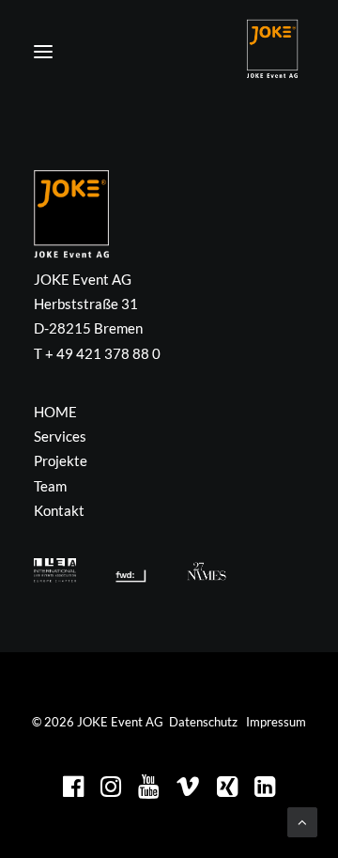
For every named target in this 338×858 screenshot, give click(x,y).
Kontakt (59, 510)
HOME (55, 411)
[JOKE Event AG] (272, 48)
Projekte (60, 460)
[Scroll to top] (302, 820)
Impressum (276, 721)
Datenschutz (203, 721)
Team (50, 485)
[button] (43, 51)
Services (60, 436)
